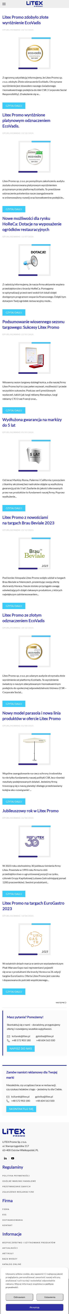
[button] (4, 4)
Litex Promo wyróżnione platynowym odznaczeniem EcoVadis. (26, 120)
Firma (5, 1209)
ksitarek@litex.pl (21, 1036)
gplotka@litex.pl (45, 1036)
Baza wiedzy (9, 1259)
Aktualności (10, 1248)
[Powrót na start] (34, 4)
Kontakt (7, 1225)
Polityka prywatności (16, 1176)
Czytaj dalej (14, 105)
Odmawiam (19, 1297)
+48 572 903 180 (21, 1040)
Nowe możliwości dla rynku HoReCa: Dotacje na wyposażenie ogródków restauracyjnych (31, 224)
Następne (60, 1003)
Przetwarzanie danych (16, 1186)
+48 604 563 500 (45, 1040)
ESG (4, 1215)
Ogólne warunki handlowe (19, 1181)
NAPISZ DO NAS (21, 1048)
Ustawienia (49, 1297)
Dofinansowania (12, 1220)
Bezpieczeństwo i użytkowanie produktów (29, 1243)
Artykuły (8, 1253)
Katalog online (11, 1264)
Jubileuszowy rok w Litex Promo (30, 810)
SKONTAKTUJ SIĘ (21, 1109)
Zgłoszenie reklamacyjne (18, 1192)
